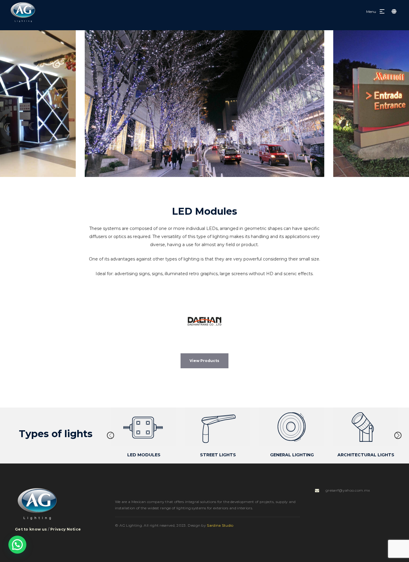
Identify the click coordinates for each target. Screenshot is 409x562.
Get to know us (31, 529)
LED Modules (143, 455)
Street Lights (218, 455)
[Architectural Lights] (366, 426)
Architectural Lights (365, 455)
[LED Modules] (144, 426)
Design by (210, 525)
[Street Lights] (218, 426)
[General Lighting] (292, 426)
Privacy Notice (65, 529)
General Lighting (291, 455)
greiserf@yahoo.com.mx (347, 490)
